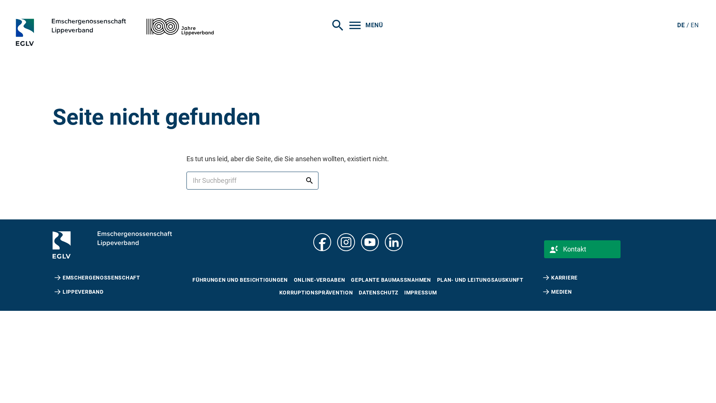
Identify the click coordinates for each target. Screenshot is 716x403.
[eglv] (84, 32)
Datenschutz (378, 293)
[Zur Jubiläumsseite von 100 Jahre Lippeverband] (180, 26)
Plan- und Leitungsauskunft (480, 280)
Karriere (564, 278)
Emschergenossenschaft (101, 278)
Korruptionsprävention (316, 293)
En (695, 25)
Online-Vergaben (319, 280)
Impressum (420, 293)
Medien (561, 292)
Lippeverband (83, 292)
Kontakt (574, 249)
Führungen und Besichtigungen (240, 280)
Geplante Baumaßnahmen (391, 280)
